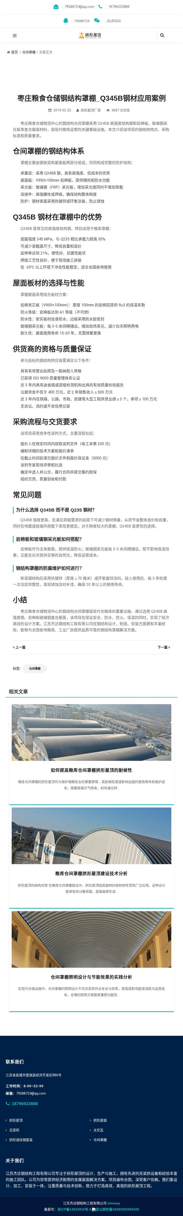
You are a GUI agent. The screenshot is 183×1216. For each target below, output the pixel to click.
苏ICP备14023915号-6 (74, 1209)
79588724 (80, 21)
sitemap (113, 1203)
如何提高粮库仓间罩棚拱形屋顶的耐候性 (91, 770)
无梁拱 (14, 1130)
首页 (14, 52)
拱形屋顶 (16, 1120)
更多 (91, 731)
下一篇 (163, 647)
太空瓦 (98, 1130)
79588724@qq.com (31, 1093)
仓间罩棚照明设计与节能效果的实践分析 (91, 977)
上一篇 (20, 647)
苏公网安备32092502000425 (117, 1209)
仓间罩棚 (29, 52)
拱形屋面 (100, 1120)
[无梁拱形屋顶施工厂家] (90, 35)
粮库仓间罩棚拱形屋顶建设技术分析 (91, 873)
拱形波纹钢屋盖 (21, 1140)
